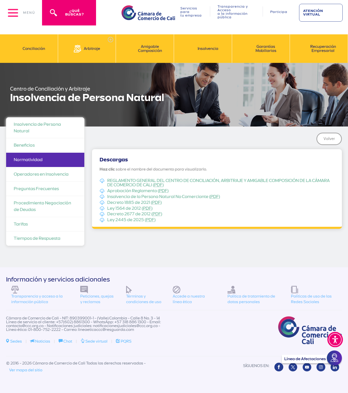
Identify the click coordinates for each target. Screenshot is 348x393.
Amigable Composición (150, 49)
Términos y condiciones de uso (143, 299)
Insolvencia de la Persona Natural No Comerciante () (163, 196)
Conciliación (34, 49)
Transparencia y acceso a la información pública (37, 299)
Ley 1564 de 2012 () (130, 208)
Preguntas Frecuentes (36, 189)
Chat (67, 341)
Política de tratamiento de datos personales (251, 299)
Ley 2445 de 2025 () (131, 220)
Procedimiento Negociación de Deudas (42, 206)
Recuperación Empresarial (323, 49)
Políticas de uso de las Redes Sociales (311, 299)
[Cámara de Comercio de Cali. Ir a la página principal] (148, 17)
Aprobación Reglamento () (138, 191)
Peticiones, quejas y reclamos (97, 299)
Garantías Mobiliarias (266, 49)
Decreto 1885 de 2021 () (134, 202)
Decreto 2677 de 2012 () (134, 214)
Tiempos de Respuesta (37, 238)
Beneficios (24, 145)
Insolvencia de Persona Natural (37, 127)
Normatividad (28, 160)
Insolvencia (208, 49)
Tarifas (21, 224)
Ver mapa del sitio (25, 370)
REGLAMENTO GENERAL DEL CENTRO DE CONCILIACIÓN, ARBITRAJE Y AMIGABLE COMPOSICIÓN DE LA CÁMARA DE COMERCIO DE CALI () (218, 182)
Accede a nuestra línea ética (189, 299)
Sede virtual (96, 341)
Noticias (42, 341)
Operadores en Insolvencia (41, 174)
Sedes (15, 341)
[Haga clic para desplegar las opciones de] (110, 39)
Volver (329, 138)
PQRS (125, 341)
